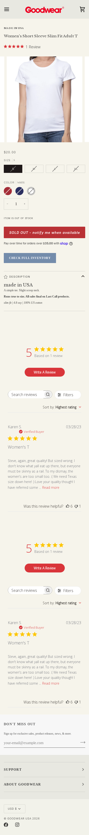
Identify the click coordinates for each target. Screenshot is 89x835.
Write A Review (45, 372)
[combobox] (62, 407)
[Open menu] (11, 9)
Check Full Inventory (30, 258)
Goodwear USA (19, 818)
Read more (50, 487)
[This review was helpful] (67, 506)
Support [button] (13, 769)
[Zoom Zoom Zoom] (44, 99)
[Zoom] (15, 133)
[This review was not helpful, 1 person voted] (76, 506)
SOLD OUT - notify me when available (44, 233)
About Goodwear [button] (22, 784)
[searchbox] (25, 394)
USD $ (12, 808)
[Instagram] (17, 825)
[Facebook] (6, 825)
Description (19, 276)
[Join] (81, 742)
